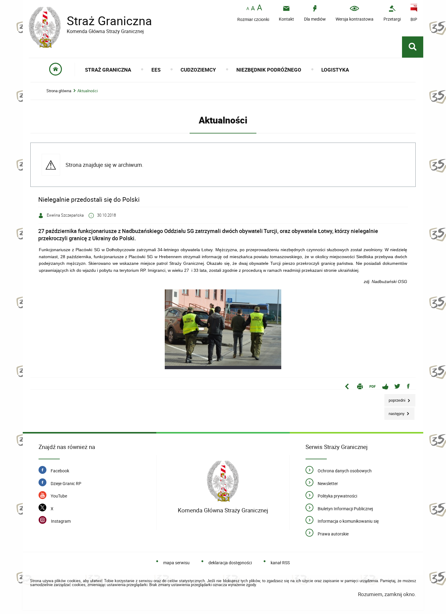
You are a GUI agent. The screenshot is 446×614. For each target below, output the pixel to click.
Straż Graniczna (90, 21)
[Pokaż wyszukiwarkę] (412, 47)
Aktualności (87, 91)
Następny (394, 411)
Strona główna (58, 91)
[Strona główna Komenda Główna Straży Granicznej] (223, 481)
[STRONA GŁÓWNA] (55, 69)
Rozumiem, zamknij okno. (387, 594)
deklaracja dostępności (230, 562)
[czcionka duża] (259, 8)
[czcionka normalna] (247, 8)
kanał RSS (280, 562)
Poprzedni (395, 398)
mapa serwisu (176, 562)
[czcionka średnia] (253, 8)
